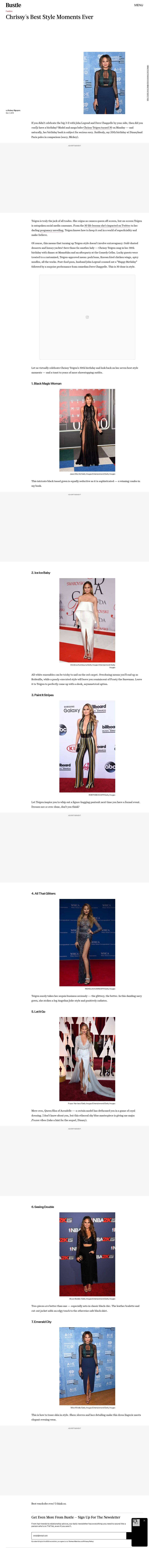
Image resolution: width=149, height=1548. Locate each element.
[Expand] (134, 1520)
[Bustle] (13, 5)
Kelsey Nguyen (14, 110)
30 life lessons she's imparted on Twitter (107, 225)
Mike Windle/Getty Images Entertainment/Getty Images (148, 83)
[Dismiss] (144, 1520)
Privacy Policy (88, 1541)
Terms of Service (74, 1541)
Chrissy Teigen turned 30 (98, 127)
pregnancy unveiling (51, 230)
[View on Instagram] (87, 317)
